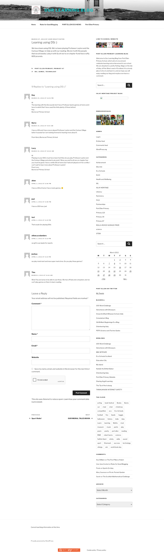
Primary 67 (59, 68)
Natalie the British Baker (105, 369)
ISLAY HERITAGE (102, 188)
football (100, 415)
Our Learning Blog (68, 10)
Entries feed (100, 141)
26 (98, 275)
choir (111, 407)
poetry (106, 431)
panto (116, 427)
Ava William (100, 460)
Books (119, 403)
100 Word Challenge (103, 306)
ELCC (98, 175)
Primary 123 (100, 213)
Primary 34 (100, 217)
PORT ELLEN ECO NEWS (71, 24)
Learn (99, 423)
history (110, 419)
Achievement (101, 162)
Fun (107, 415)
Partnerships (100, 204)
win (106, 447)
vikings (99, 447)
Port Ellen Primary (92, 24)
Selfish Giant (101, 439)
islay (123, 419)
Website (35, 357)
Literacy (99, 192)
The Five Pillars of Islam (115, 460)
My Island (99, 365)
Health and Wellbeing (103, 179)
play (122, 427)
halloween (101, 419)
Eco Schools (100, 171)
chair (104, 407)
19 (98, 271)
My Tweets (100, 293)
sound (125, 439)
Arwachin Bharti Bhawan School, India (109, 314)
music (109, 427)
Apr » (125, 279)
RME (99, 435)
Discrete (99, 167)
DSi (36, 71)
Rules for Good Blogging (49, 24)
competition (101, 411)
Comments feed (102, 145)
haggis (120, 415)
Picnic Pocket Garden (117, 472)
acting (99, 403)
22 (114, 271)
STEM (98, 233)
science (99, 229)
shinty (111, 439)
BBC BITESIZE (101, 352)
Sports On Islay (108, 468)
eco (110, 411)
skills (118, 439)
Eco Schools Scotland (104, 356)
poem (99, 431)
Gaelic (113, 415)
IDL (97, 183)
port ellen (115, 431)
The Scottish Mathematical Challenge (116, 476)
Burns (126, 403)
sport (99, 443)
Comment (37, 304)
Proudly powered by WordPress (42, 541)
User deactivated (56, 39)
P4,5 (98, 200)
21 (109, 271)
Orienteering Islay (102, 326)
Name (35, 334)
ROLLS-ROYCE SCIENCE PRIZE (107, 225)
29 (114, 275)
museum (100, 427)
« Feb (103, 279)
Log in (98, 137)
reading (124, 431)
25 (130, 271)
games (42, 71)
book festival (109, 403)
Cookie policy (91, 550)
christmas (119, 407)
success (117, 443)
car (98, 407)
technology (51, 71)
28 (109, 275)
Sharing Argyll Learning (104, 381)
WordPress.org (101, 149)
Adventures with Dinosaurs (105, 310)
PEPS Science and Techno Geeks (108, 331)
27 (104, 275)
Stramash (107, 443)
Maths (115, 423)
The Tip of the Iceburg (104, 385)
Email (35, 346)
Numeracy (100, 196)
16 (120, 267)
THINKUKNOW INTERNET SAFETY (109, 390)
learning (107, 423)
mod (122, 423)
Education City (101, 360)
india (117, 419)
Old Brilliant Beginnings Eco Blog (107, 322)
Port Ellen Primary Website (105, 377)
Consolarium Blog (102, 318)
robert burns (108, 435)
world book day (116, 447)
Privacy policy (101, 550)
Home (33, 24)
